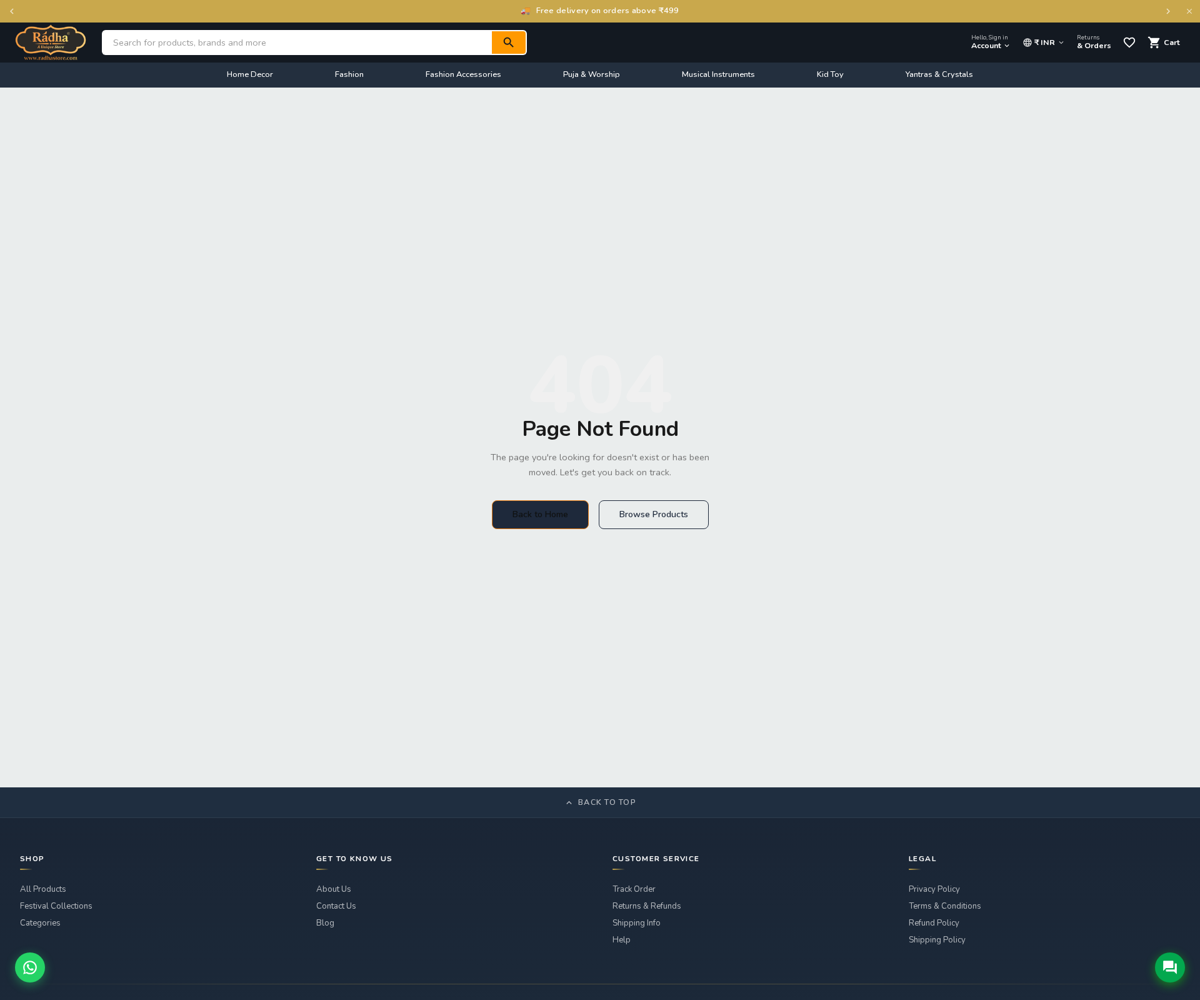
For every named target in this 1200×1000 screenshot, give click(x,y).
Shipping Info (636, 923)
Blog (325, 923)
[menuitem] (250, 75)
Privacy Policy (934, 889)
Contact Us (336, 906)
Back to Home (540, 514)
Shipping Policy (937, 940)
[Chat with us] (1170, 967)
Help (621, 940)
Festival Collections (56, 906)
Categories (40, 923)
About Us (333, 889)
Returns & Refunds (646, 906)
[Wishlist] (1129, 42)
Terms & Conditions (945, 906)
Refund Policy (934, 923)
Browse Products (653, 514)
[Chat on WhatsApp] (30, 967)
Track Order (634, 889)
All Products (43, 889)
